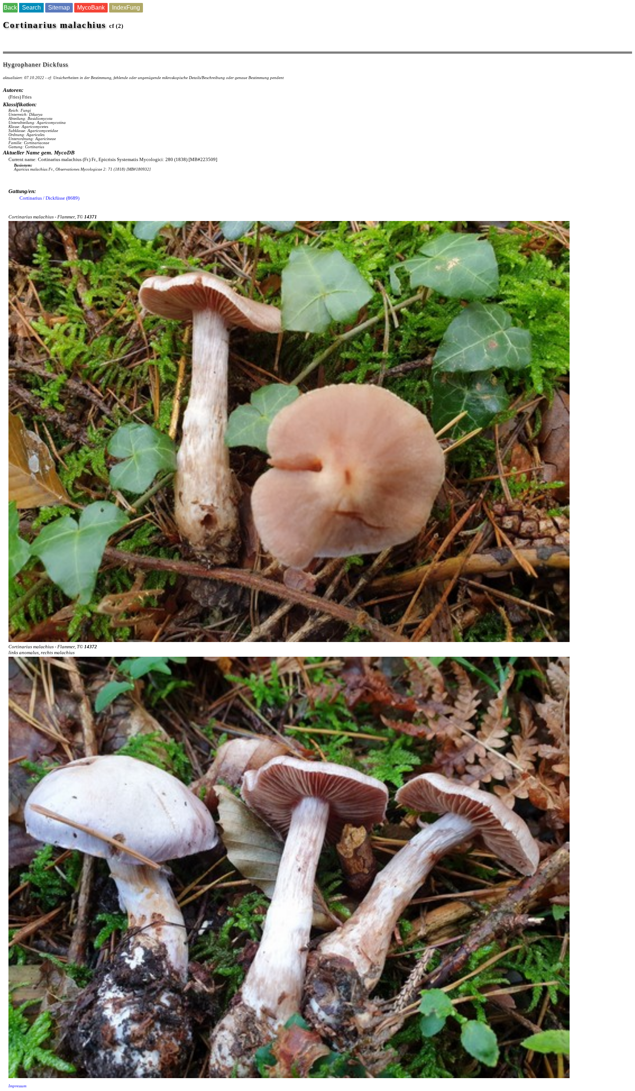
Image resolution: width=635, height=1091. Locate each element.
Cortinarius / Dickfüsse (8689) (49, 198)
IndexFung (126, 7)
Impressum (17, 1086)
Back (10, 7)
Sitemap (59, 7)
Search (31, 7)
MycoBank (91, 7)
